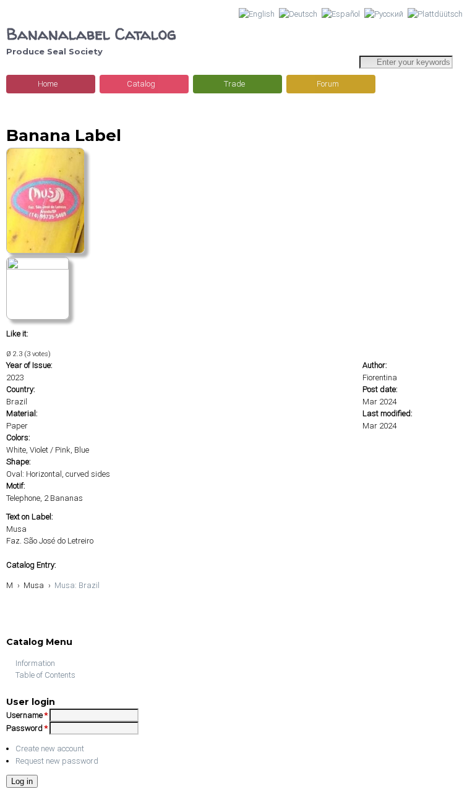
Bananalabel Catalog (91, 34)
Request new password (56, 761)
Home (48, 83)
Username (27, 715)
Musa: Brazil (77, 585)
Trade (234, 83)
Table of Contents (45, 675)
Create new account (49, 748)
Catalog (141, 83)
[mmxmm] (45, 250)
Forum (328, 83)
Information (35, 663)
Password (27, 728)
